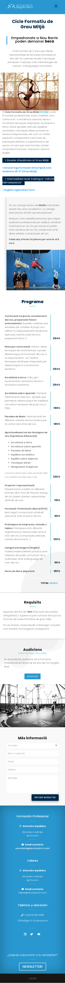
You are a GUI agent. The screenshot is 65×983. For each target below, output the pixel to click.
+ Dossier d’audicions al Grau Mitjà (27, 160)
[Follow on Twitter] (31, 934)
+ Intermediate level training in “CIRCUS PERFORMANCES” (28, 180)
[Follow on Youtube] (38, 934)
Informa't (32, 676)
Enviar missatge (45, 797)
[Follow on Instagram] (25, 934)
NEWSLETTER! (33, 966)
